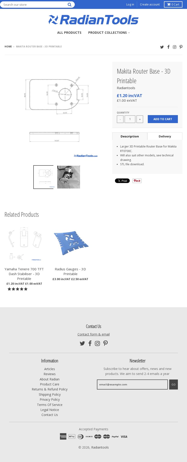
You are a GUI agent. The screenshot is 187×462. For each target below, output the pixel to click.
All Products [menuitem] (69, 32)
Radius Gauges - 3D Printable (70, 271)
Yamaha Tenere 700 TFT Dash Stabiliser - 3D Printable (24, 274)
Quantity (123, 112)
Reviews (50, 374)
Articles (49, 369)
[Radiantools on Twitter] (162, 47)
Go (173, 384)
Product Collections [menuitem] (107, 32)
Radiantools (126, 87)
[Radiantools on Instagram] (174, 47)
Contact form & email (94, 334)
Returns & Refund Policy (50, 389)
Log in (130, 4)
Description (130, 136)
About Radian (50, 379)
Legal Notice (49, 410)
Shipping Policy (50, 394)
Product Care (49, 384)
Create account (150, 4)
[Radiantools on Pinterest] (180, 47)
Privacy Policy (50, 399)
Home (8, 46)
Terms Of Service (49, 405)
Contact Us (50, 415)
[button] (18, 289)
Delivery (165, 136)
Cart (175, 4)
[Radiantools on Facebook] (168, 47)
